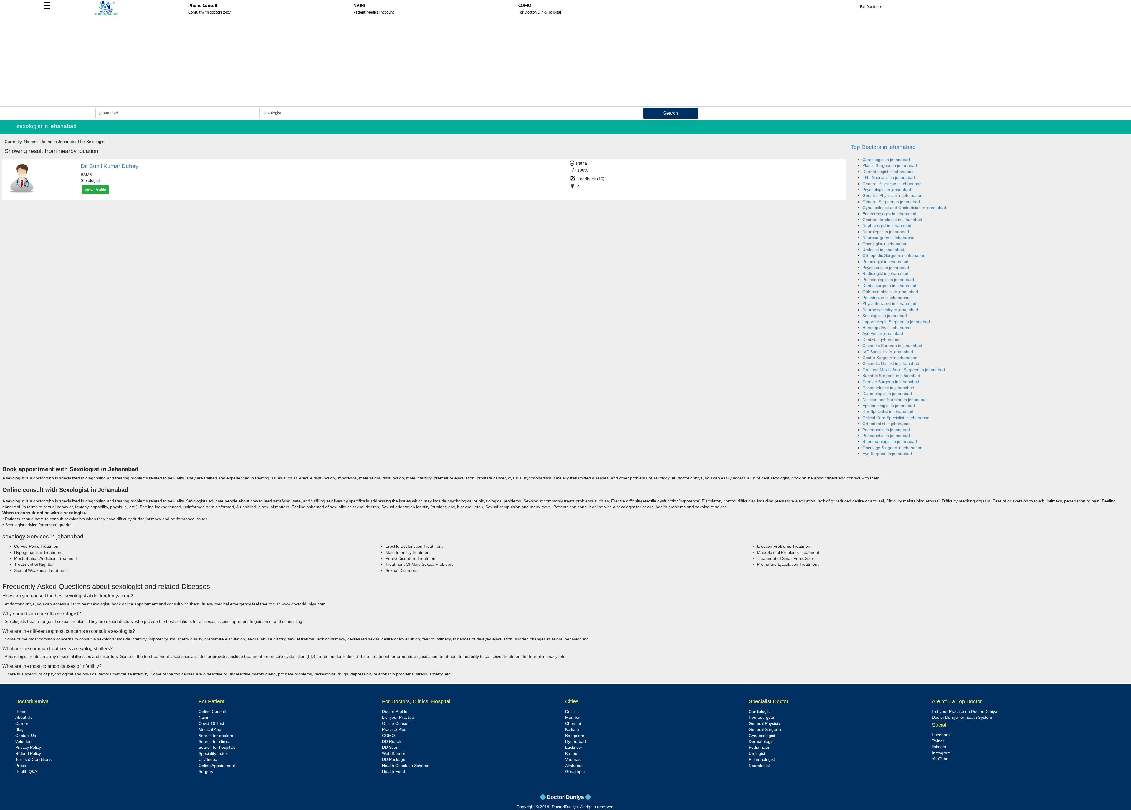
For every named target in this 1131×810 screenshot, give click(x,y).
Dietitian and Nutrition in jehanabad (895, 400)
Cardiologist (760, 711)
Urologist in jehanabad (883, 250)
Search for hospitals (217, 747)
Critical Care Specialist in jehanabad (896, 418)
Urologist (757, 753)
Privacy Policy (28, 747)
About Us (23, 717)
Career (21, 723)
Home (21, 711)
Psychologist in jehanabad (886, 189)
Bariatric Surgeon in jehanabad (891, 376)
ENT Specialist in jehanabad (888, 177)
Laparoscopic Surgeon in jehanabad (896, 322)
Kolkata (572, 729)
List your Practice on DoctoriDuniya (964, 711)
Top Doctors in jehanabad (883, 147)
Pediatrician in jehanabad (886, 298)
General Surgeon (765, 729)
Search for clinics (214, 741)
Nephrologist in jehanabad (886, 225)
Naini (203, 717)
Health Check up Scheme (405, 765)
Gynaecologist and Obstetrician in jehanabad (904, 207)
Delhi (570, 711)
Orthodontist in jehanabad (886, 423)
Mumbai (572, 717)
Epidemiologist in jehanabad (888, 406)
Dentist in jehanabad (881, 340)
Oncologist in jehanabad (884, 244)
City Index (208, 759)
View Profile (95, 189)
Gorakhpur (575, 771)
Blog (19, 729)
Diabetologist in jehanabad (887, 393)
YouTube (940, 759)
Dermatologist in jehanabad (888, 172)
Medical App (210, 729)
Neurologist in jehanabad (885, 232)
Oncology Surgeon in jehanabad (892, 448)
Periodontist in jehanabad (886, 436)
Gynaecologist (762, 735)
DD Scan (390, 747)
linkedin (939, 747)
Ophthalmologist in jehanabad (890, 292)
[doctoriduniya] (106, 14)
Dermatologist (762, 741)
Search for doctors (216, 735)
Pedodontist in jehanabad (886, 430)
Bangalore (574, 735)
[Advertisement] (565, 62)
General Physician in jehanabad (892, 184)
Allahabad (574, 765)
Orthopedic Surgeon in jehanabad (893, 255)
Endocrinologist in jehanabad (889, 214)
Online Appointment (217, 765)
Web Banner (393, 753)
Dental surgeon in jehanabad (889, 285)
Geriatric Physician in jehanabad (892, 195)
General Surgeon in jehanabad (891, 202)
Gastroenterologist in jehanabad (892, 220)
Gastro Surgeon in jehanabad (889, 358)
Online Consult (212, 711)
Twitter (938, 741)
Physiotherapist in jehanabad (889, 303)
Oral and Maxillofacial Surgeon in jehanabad (903, 370)
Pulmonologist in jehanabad (888, 280)
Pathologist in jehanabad (885, 262)
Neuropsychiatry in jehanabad (890, 310)
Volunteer (24, 741)
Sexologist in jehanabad (884, 315)
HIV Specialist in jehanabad (887, 411)
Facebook (941, 735)
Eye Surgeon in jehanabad (887, 454)
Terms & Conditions (33, 759)
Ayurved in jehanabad (882, 333)
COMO (388, 735)
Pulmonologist (762, 759)
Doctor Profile (394, 711)
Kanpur (572, 753)
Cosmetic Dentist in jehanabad (890, 363)
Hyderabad (575, 741)
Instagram (941, 753)
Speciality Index (213, 753)
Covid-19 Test (211, 723)
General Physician (766, 723)
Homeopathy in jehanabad (887, 328)
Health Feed (393, 771)
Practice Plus (394, 729)
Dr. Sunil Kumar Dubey (109, 166)
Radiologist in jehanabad (885, 273)
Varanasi (573, 759)
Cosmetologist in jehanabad (888, 388)
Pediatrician (759, 747)
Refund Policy (28, 753)
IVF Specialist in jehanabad (887, 352)
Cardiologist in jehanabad (886, 159)
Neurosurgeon (762, 717)
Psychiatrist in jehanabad (885, 267)
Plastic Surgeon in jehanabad (889, 165)
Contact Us (25, 735)
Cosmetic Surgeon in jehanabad (892, 345)
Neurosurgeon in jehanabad (888, 237)
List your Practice (398, 717)
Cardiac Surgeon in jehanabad (890, 382)
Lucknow (573, 747)
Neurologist (759, 765)
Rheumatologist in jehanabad (889, 441)
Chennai (573, 723)
